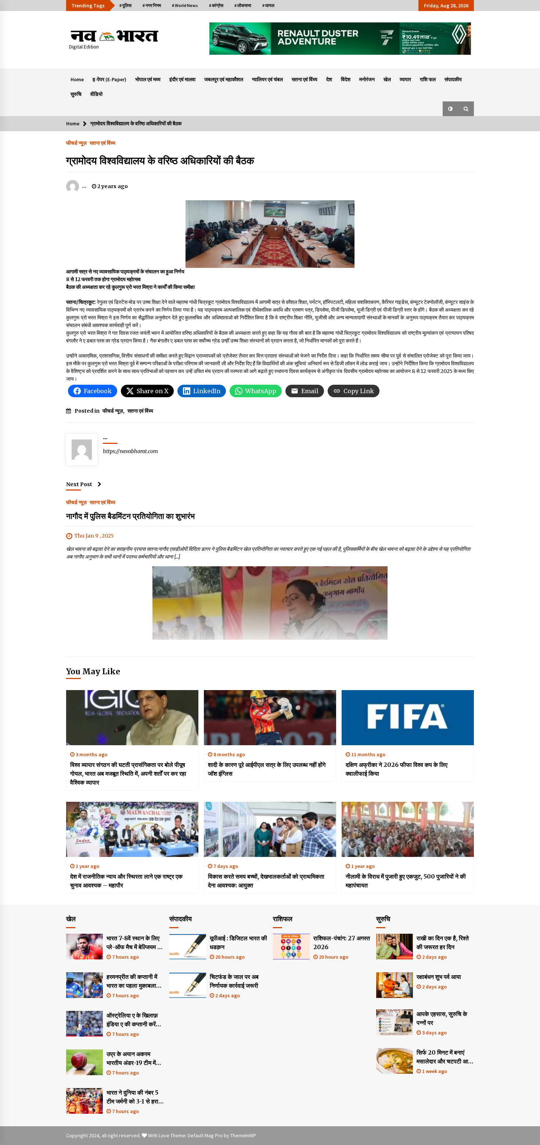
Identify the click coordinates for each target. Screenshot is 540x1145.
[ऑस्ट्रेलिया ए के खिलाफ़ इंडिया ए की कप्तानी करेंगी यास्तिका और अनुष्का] (84, 1024)
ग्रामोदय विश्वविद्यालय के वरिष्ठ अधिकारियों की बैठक (160, 160)
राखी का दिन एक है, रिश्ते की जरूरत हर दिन (443, 942)
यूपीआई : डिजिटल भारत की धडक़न (238, 942)
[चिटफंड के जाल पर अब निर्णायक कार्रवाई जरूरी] (187, 985)
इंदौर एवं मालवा (182, 79)
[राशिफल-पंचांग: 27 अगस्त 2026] (291, 946)
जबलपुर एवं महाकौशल (223, 79)
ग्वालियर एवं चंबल (267, 79)
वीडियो (96, 94)
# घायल (268, 5)
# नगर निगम (152, 5)
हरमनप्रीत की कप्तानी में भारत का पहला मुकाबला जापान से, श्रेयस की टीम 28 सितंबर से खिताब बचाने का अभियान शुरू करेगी (135, 981)
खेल (387, 79)
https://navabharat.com (130, 451)
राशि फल (428, 79)
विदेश (345, 79)
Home (77, 79)
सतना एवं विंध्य (304, 79)
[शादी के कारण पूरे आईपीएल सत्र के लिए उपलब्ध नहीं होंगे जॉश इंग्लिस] (270, 717)
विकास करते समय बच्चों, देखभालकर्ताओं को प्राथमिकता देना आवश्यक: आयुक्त (266, 881)
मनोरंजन (367, 79)
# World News (185, 5)
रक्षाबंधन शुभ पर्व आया (439, 976)
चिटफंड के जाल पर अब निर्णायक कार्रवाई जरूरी (234, 981)
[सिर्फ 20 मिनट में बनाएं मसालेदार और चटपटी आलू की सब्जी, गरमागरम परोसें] (394, 1061)
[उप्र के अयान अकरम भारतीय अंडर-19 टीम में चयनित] (84, 1062)
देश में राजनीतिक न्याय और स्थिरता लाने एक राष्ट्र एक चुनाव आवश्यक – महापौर (126, 881)
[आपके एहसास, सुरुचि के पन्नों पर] (394, 1022)
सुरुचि (76, 94)
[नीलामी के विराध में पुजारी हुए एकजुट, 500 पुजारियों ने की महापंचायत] (408, 829)
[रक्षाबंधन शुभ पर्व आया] (394, 985)
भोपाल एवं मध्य (148, 79)
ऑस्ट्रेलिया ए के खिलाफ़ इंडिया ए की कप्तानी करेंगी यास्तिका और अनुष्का (133, 1020)
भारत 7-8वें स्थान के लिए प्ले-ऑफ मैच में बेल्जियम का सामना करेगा (135, 942)
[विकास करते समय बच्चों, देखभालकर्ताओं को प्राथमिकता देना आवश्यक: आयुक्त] (270, 829)
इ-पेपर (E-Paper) (109, 79)
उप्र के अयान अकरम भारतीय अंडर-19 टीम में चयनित (131, 1058)
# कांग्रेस (216, 5)
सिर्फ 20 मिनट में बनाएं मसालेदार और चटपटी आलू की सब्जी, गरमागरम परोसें (444, 1057)
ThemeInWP (243, 1135)
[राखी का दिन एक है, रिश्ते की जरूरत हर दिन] (394, 946)
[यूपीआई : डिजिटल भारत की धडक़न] (187, 946)
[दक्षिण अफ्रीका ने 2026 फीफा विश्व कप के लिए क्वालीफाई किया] (408, 717)
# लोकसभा (242, 5)
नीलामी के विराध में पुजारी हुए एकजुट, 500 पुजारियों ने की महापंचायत (406, 881)
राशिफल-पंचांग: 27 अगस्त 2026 (341, 942)
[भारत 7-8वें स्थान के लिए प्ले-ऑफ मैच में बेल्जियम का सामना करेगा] (84, 946)
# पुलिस (125, 5)
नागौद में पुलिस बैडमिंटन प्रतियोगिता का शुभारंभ (130, 516)
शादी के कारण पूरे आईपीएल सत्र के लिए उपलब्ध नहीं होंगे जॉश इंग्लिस (266, 769)
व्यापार (405, 79)
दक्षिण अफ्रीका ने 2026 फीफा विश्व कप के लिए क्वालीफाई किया (396, 769)
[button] (450, 108)
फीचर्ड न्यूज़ (76, 143)
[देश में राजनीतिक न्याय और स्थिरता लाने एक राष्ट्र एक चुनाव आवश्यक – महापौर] (132, 829)
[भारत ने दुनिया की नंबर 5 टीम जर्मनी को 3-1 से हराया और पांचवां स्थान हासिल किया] (84, 1101)
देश (329, 79)
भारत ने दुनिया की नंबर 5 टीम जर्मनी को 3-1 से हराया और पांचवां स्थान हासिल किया (135, 1097)
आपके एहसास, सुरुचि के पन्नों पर (442, 1018)
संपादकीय (453, 79)
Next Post (79, 484)
